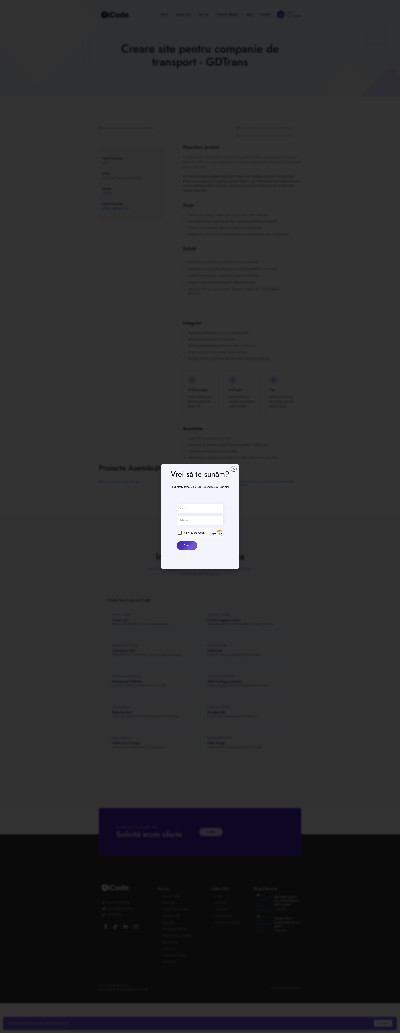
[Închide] (234, 469)
